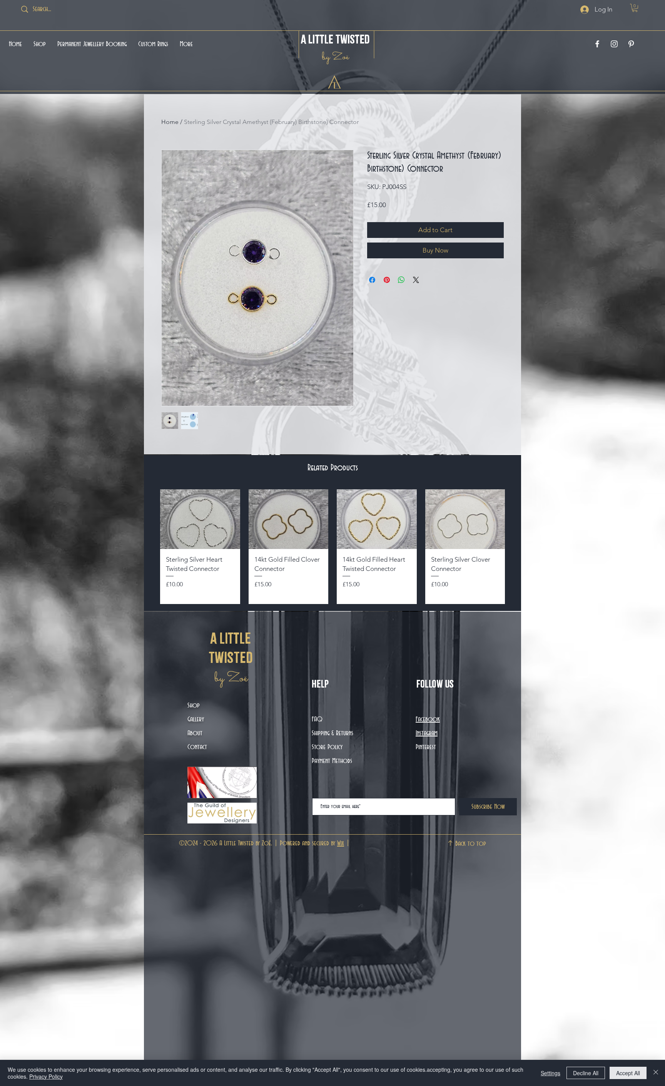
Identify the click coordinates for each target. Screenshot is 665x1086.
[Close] (655, 1073)
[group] (332, 547)
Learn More (481, 218)
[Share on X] (416, 292)
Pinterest (426, 747)
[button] (635, 8)
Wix (340, 843)
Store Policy (327, 747)
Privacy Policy (46, 1076)
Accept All (628, 1073)
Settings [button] (550, 1073)
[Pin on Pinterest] (386, 292)
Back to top (470, 844)
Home (170, 122)
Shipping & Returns (333, 733)
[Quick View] (200, 519)
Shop (193, 705)
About (194, 733)
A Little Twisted (335, 39)
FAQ (317, 719)
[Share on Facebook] (372, 292)
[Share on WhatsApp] (401, 292)
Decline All (585, 1073)
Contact (197, 747)
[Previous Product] (148, 546)
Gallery (195, 719)
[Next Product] (516, 546)
